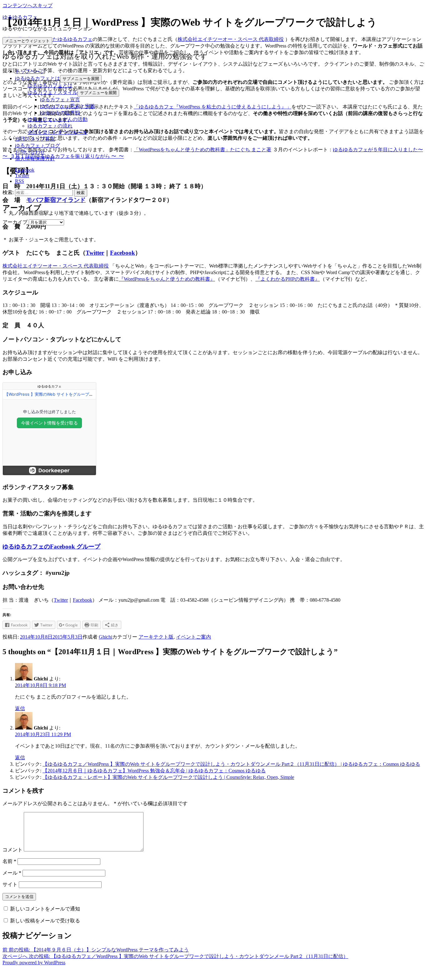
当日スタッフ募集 (35, 139)
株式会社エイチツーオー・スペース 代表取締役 (231, 39)
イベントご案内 (193, 636)
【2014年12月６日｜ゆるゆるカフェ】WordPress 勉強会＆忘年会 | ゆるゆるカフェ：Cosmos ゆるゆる (154, 770)
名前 (9, 861)
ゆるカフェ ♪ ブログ (37, 145)
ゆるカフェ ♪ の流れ (50, 125)
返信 (20, 708)
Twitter (95, 252)
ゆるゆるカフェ (20, 17)
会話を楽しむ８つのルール (58, 132)
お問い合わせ (30, 152)
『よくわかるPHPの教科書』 (287, 279)
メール (12, 872)
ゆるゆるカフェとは (37, 78)
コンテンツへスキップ (28, 5)
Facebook (122, 252)
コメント (13, 849)
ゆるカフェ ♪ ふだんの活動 (58, 119)
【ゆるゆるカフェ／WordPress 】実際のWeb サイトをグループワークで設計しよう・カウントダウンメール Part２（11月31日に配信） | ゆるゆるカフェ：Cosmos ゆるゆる (231, 764)
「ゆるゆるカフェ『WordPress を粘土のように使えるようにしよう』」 (212, 106)
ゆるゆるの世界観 (60, 112)
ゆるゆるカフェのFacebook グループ (51, 546)
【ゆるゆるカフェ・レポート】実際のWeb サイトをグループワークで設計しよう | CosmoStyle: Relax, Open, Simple (168, 777)
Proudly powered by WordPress (34, 962)
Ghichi (105, 636)
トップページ (30, 71)
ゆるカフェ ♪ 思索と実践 (67, 106)
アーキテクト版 (155, 636)
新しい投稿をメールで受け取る (45, 920)
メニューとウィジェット (27, 40)
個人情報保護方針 (35, 158)
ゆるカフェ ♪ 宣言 (60, 99)
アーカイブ (15, 222)
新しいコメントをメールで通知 (45, 908)
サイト (10, 884)
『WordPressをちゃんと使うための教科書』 (167, 279)
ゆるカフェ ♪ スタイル (53, 92)
